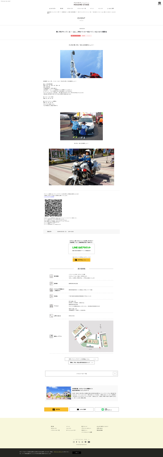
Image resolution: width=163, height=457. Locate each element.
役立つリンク (84, 426)
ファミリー (89, 35)
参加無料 (83, 35)
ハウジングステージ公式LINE (49, 196)
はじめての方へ (52, 8)
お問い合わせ (100, 428)
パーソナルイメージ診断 (87, 432)
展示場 (61, 8)
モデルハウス (70, 8)
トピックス (100, 8)
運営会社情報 (100, 430)
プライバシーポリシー (86, 428)
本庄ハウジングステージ (76, 35)
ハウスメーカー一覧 (81, 8)
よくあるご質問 (110, 8)
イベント (92, 8)
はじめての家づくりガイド (102, 426)
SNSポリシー (84, 430)
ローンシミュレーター (71, 430)
